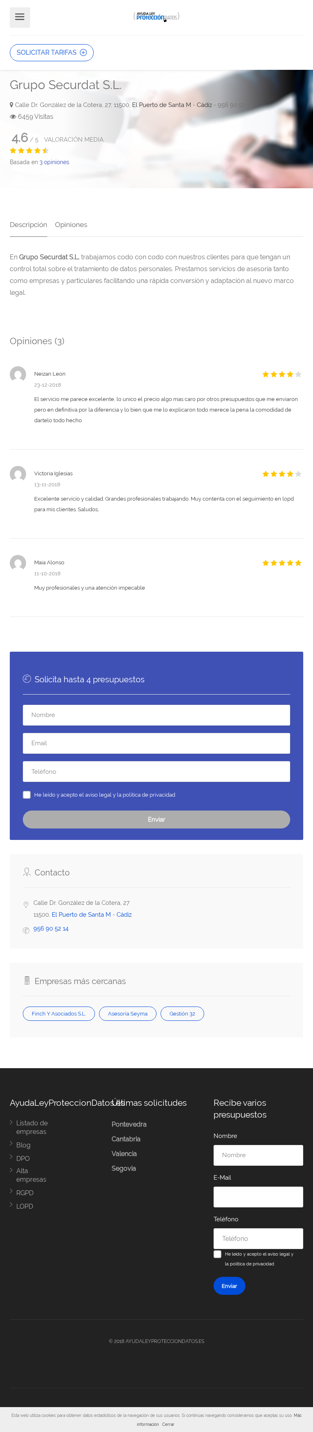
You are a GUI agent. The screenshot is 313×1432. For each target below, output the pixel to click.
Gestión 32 (182, 1013)
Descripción (28, 224)
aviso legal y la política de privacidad (130, 794)
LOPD (24, 1206)
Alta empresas (31, 1175)
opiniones (54, 162)
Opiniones (71, 224)
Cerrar (168, 1424)
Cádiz (204, 105)
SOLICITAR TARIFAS (47, 52)
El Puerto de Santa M (161, 105)
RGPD (24, 1193)
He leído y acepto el (104, 794)
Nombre (225, 1136)
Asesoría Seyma (128, 1013)
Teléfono (226, 1219)
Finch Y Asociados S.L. (59, 1013)
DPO (23, 1159)
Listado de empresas (32, 1127)
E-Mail (222, 1177)
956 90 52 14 (50, 928)
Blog (23, 1145)
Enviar (156, 819)
